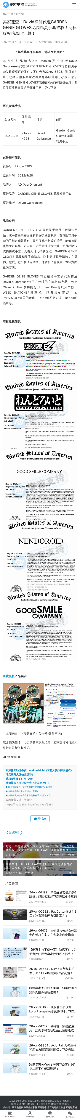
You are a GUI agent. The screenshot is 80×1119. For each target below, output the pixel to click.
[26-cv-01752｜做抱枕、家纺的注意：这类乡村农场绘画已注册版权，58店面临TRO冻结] (15, 1029)
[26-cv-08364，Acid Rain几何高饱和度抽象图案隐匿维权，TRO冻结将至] (15, 1048)
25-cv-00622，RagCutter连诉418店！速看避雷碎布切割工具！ (52, 913)
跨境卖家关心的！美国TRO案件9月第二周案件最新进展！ (52, 1066)
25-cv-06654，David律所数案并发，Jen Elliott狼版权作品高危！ (51, 971)
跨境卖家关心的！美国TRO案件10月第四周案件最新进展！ (53, 990)
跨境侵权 (9, 676)
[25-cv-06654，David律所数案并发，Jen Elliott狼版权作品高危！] (15, 972)
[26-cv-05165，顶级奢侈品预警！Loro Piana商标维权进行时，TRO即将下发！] (15, 1010)
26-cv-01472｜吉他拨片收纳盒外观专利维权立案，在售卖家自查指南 (53, 932)
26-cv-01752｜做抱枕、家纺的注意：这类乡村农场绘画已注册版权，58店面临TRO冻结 (53, 1028)
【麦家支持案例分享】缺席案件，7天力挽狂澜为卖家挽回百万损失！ (52, 952)
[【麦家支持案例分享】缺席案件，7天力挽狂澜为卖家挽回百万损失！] (15, 953)
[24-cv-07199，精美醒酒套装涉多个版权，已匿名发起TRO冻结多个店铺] (15, 895)
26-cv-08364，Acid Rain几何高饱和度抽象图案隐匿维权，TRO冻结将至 (53, 1047)
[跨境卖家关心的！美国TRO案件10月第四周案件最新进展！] (15, 991)
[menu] (74, 4)
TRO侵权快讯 (44, 41)
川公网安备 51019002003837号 (52, 1104)
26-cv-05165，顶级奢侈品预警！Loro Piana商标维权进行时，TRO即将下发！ (53, 1009)
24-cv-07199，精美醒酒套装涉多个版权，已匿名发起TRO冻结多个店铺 (53, 894)
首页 (5, 14)
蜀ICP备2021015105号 (22, 1104)
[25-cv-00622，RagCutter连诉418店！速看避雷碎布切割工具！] (15, 914)
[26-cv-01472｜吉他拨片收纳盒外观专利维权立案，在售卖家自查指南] (15, 933)
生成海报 (13, 832)
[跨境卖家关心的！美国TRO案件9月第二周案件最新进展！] (15, 1067)
